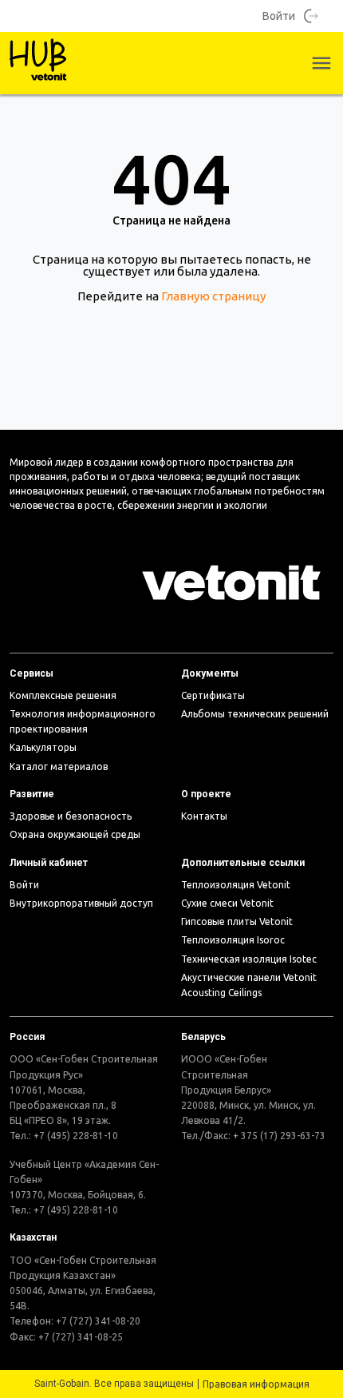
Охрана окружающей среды (75, 834)
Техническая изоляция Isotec (249, 959)
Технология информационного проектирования (83, 721)
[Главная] (39, 63)
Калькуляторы (43, 747)
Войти (278, 16)
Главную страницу (213, 296)
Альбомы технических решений (255, 714)
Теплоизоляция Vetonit (235, 885)
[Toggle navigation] (321, 63)
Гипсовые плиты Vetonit (237, 921)
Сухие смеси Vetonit (227, 903)
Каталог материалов (59, 766)
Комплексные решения (63, 695)
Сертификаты (213, 695)
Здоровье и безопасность (71, 816)
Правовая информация (256, 1384)
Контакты (204, 816)
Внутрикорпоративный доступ (81, 903)
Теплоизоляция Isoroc (233, 940)
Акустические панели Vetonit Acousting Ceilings (249, 985)
